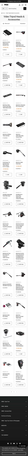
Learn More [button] (20, 450)
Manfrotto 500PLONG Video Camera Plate (19, 76)
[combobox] (17, 8)
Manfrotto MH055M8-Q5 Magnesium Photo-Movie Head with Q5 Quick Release (20, 287)
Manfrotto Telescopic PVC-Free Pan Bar (20, 105)
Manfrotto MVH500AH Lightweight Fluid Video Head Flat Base (20, 44)
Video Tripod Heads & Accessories (12, 13)
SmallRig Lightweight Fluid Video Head (7, 195)
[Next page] (16, 392)
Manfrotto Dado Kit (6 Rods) (6, 374)
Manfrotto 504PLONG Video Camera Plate (19, 136)
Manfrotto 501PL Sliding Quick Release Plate (6, 44)
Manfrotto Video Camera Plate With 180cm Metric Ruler (7, 106)
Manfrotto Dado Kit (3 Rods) (6, 316)
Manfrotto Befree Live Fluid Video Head (19, 316)
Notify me (8, 85)
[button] (2, 4)
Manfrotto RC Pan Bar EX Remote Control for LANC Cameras (6, 255)
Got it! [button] (14, 453)
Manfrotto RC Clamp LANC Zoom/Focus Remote (7, 225)
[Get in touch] (22, 4)
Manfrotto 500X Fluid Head (19, 163)
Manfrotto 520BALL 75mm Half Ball (7, 135)
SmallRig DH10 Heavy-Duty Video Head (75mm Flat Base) (20, 196)
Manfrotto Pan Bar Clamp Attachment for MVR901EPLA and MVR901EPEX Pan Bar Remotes (20, 256)
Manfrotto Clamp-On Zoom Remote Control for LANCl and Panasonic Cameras (20, 376)
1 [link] (11, 391)
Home (4, 13)
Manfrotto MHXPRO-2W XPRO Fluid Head (7, 285)
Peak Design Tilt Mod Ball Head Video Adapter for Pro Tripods (6, 164)
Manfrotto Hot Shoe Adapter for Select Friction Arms (7, 345)
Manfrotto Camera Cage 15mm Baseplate (19, 345)
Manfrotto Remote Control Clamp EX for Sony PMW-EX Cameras (20, 226)
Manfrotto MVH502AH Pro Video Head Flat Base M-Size (6, 76)
